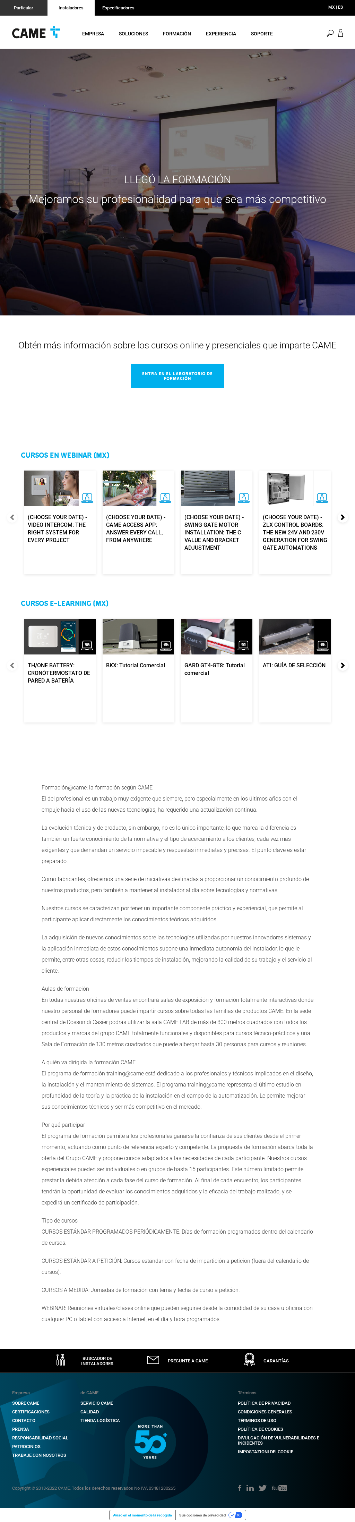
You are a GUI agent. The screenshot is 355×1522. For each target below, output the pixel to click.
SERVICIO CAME (96, 1403)
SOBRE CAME (25, 1403)
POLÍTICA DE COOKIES (260, 1429)
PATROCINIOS (26, 1446)
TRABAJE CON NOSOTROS (39, 1455)
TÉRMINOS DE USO (257, 1420)
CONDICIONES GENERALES (265, 1411)
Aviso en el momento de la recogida (142, 1515)
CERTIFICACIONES (31, 1411)
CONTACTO (23, 1420)
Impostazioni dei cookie (265, 1451)
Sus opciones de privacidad (202, 1515)
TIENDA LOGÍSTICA (100, 1420)
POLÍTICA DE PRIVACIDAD (264, 1403)
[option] (177, 182)
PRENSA (20, 1429)
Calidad (89, 1411)
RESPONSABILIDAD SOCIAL (40, 1437)
